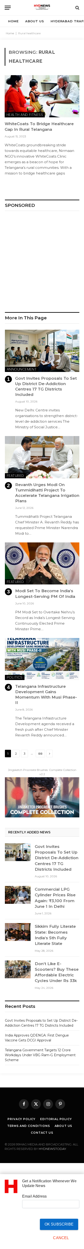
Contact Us (42, 1132)
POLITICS (15, 677)
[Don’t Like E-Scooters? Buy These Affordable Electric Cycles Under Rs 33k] (18, 969)
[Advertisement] (42, 259)
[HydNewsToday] (42, 7)
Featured (15, 475)
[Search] (76, 7)
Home (10, 33)
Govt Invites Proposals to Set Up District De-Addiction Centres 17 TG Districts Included (56, 858)
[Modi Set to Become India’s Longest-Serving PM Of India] (42, 563)
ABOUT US (34, 21)
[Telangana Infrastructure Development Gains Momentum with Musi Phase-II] (42, 659)
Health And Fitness (25, 114)
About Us (63, 1126)
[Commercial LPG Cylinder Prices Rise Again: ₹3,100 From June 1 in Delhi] (18, 895)
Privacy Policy (21, 1119)
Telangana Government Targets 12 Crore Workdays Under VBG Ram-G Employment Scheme (40, 1055)
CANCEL (61, 1238)
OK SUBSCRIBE (59, 1224)
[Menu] (8, 7)
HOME (13, 21)
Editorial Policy (56, 1119)
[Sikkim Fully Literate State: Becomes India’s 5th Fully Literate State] (18, 932)
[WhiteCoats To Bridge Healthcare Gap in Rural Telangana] (42, 96)
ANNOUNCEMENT (22, 369)
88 (40, 753)
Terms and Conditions (28, 1126)
